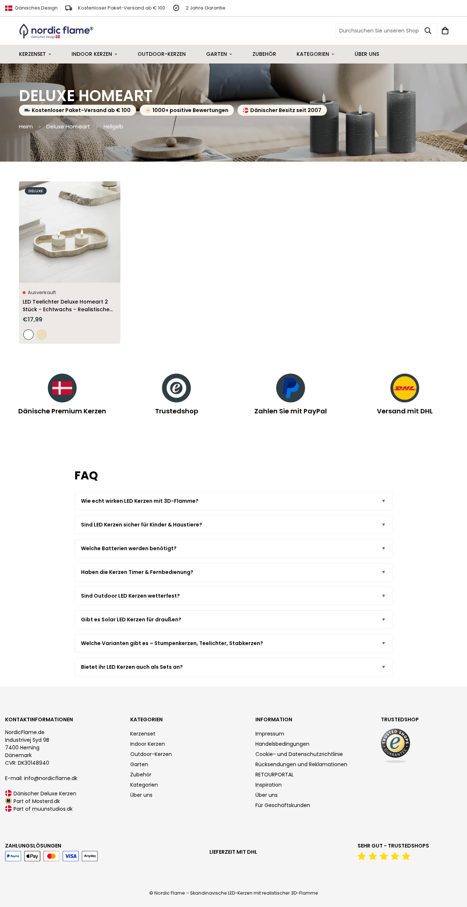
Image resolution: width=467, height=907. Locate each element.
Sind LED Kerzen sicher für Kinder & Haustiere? (141, 524)
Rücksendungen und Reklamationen (301, 764)
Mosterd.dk (46, 801)
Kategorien (313, 54)
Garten (216, 54)
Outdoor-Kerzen (162, 54)
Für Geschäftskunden (282, 805)
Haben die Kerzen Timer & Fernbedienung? (137, 572)
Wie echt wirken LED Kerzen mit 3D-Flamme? (139, 501)
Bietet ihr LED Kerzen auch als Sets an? (132, 667)
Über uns (367, 54)
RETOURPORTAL (274, 774)
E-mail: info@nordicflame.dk (41, 778)
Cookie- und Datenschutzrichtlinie (299, 754)
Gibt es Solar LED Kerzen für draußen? (131, 619)
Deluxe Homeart (68, 126)
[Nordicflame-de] (56, 30)
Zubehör (264, 54)
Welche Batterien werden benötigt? (129, 548)
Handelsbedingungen (282, 744)
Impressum (269, 733)
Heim (26, 126)
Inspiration (268, 784)
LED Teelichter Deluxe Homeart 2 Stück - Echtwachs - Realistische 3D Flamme (66, 305)
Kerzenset (32, 54)
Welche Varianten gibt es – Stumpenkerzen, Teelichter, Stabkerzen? (172, 643)
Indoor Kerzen (92, 54)
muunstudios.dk (52, 809)
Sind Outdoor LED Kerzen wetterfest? (130, 595)
